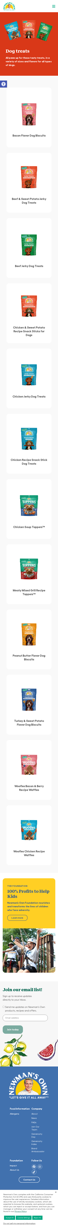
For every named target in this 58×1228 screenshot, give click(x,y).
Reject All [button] (37, 1218)
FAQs (33, 1122)
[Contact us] (29, 1179)
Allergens (14, 1114)
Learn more (17, 918)
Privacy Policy (20, 1211)
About (34, 1114)
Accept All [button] (9, 1218)
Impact (13, 1165)
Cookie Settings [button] (23, 1218)
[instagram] (39, 1166)
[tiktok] (34, 1172)
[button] (3, 84)
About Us (14, 1170)
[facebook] (34, 1166)
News (34, 1118)
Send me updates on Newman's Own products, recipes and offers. (25, 1009)
